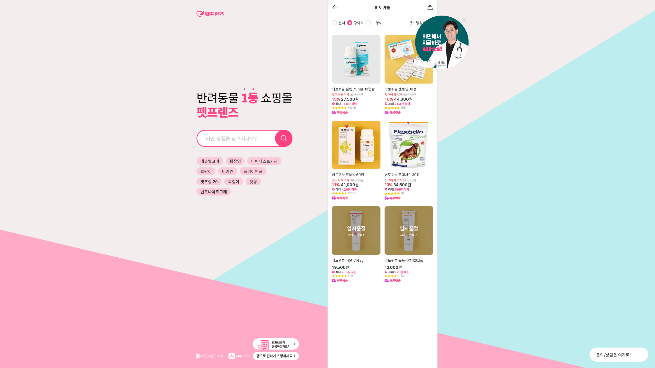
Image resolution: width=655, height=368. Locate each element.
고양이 (378, 22)
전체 (342, 22)
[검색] (283, 138)
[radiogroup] (357, 22)
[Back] (335, 7)
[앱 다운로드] (247, 356)
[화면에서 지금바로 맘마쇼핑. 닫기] (435, 43)
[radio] (334, 22)
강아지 (359, 22)
